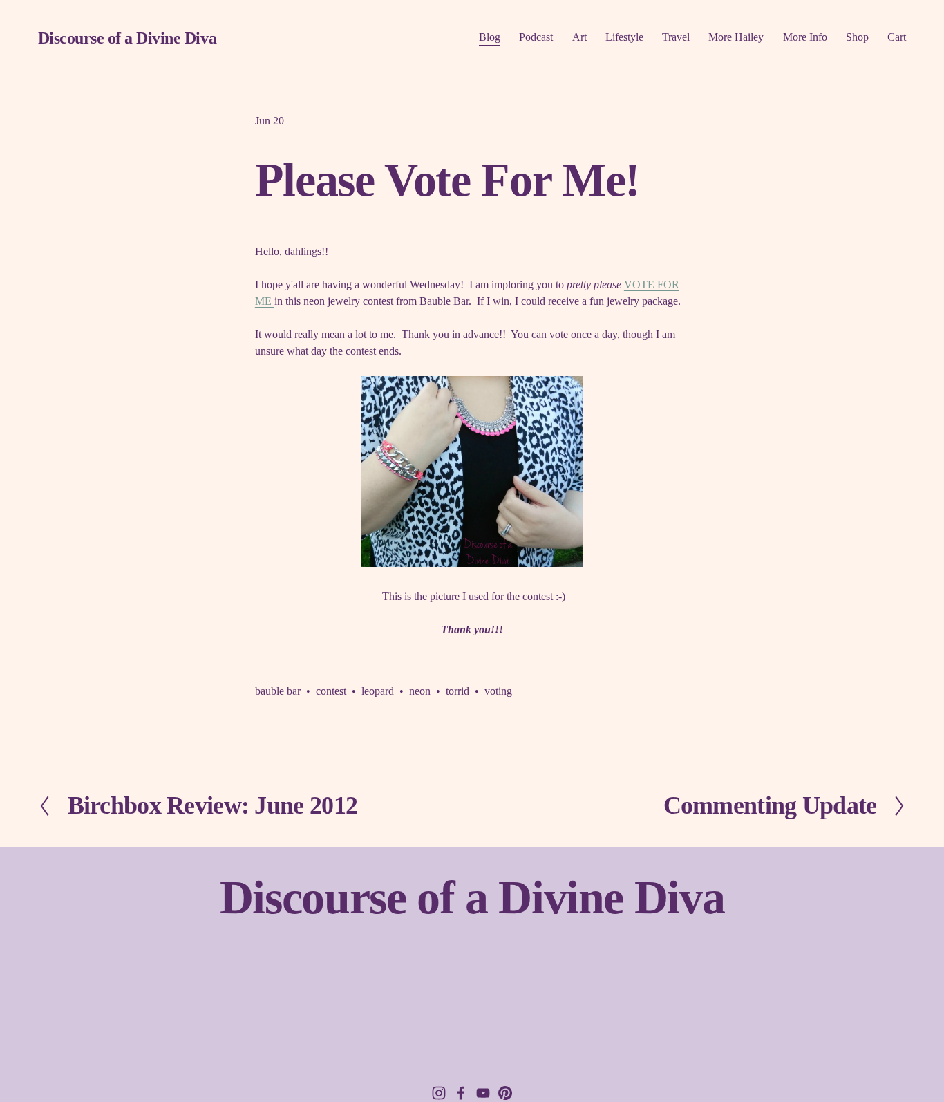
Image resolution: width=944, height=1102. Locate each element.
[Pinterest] (505, 1093)
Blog (489, 37)
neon (420, 691)
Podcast (536, 37)
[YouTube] (483, 1093)
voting (498, 691)
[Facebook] (461, 1093)
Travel (676, 37)
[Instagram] (439, 1093)
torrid (457, 691)
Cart (896, 37)
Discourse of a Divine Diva (127, 37)
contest (331, 691)
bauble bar (278, 691)
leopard (377, 691)
